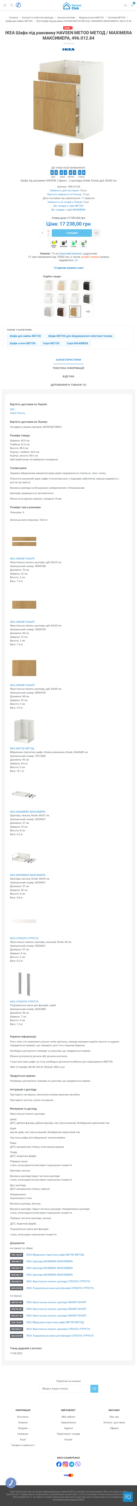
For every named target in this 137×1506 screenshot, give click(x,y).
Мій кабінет (68, 1416)
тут (76, 260)
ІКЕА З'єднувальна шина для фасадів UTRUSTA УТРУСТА (60, 1288)
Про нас (114, 1416)
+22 (88, 311)
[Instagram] (65, 1464)
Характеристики (68, 359)
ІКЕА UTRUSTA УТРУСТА (24, 938)
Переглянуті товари (68, 1433)
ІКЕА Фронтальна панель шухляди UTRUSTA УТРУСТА (58, 1281)
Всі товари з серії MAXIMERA (68, 209)
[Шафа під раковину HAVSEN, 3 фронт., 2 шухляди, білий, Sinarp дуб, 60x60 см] (75, 311)
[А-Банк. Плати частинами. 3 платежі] (74, 244)
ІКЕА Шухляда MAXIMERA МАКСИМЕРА (49, 1261)
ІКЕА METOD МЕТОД (22, 748)
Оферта (114, 1428)
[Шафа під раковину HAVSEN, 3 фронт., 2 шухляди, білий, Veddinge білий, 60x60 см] (49, 285)
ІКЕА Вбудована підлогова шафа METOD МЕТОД (55, 1254)
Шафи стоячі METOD (22, 343)
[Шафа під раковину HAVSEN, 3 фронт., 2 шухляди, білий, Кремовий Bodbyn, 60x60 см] (75, 285)
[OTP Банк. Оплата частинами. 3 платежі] (83, 244)
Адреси (68, 1428)
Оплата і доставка (114, 1422)
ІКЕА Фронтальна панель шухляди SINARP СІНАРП (56, 1302)
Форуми (23, 1428)
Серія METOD (51, 343)
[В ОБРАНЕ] (96, 233)
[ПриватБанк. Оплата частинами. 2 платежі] (54, 244)
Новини (23, 1422)
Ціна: (52, 224)
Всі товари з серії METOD (68, 205)
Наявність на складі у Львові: (65, 202)
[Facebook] (59, 1464)
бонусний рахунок (70, 253)
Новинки (23, 1433)
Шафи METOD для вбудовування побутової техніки (80, 336)
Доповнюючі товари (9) (68, 384)
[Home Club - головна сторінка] (71, 5)
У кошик (72, 233)
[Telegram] (71, 1464)
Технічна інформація (68, 368)
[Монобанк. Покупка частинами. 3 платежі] (64, 244)
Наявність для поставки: (64, 190)
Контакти (22, 1416)
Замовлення (68, 1422)
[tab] (68, 360)
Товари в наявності (22, 1445)
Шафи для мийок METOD (25, 336)
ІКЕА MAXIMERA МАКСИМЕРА (27, 811)
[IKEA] (68, 49)
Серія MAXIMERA (77, 343)
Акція (67, 28)
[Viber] (78, 1464)
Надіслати (94, 1389)
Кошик (68, 1439)
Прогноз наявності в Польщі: (64, 194)
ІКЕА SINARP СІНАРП (22, 558)
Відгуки (68, 376)
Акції (23, 1439)
